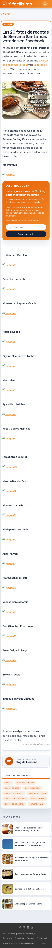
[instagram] (32, 927)
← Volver (5, 13)
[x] (24, 927)
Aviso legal (8, 938)
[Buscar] (45, 3)
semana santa (36, 804)
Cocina (8, 24)
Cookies (31, 938)
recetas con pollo (33, 788)
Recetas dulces (38, 798)
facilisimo (22, 3)
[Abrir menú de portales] (4, 3)
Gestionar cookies (28, 943)
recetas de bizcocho (13, 793)
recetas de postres (37, 793)
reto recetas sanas (25, 782)
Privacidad (20, 938)
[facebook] (20, 927)
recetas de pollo (11, 788)
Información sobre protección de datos (23, 220)
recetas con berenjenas (15, 798)
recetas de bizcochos (14, 804)
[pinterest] (28, 927)
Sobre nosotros (10, 943)
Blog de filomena (26, 762)
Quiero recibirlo (26, 234)
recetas (8, 782)
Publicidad (42, 938)
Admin (44, 943)
